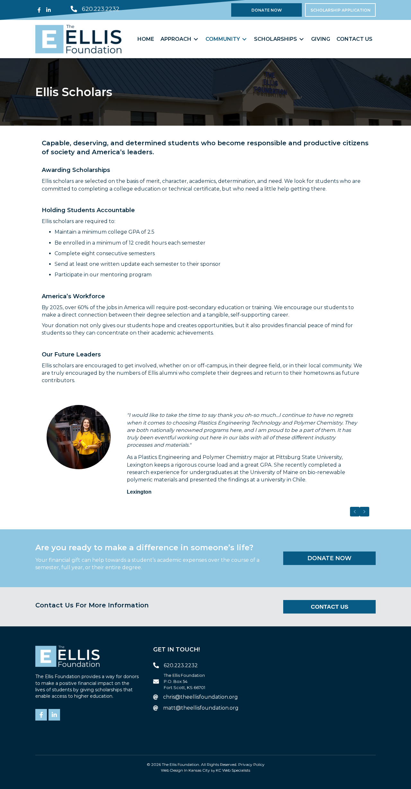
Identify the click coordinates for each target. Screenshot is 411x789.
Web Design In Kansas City (185, 770)
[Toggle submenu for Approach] (196, 39)
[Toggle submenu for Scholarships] (301, 39)
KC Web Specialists (233, 770)
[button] (39, 10)
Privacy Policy (251, 764)
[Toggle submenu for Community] (244, 39)
